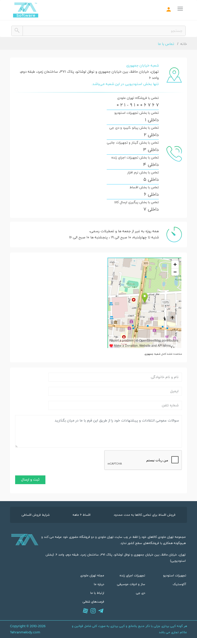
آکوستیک (179, 584)
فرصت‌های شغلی (93, 602)
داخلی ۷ (151, 210)
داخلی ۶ (151, 195)
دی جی (140, 593)
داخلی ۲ (151, 135)
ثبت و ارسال (30, 479)
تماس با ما (166, 44)
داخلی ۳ (151, 150)
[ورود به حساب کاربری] (168, 10)
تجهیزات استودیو (174, 576)
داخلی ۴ (151, 165)
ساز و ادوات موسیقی (131, 584)
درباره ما (99, 584)
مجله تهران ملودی (92, 576)
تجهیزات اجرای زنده (132, 576)
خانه (183, 44)
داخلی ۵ (151, 180)
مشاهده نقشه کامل (163, 354)
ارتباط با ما (97, 593)
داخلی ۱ (152, 120)
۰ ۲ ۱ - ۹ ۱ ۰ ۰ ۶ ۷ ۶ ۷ (138, 105)
